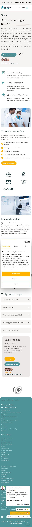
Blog (23, 7)
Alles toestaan (16, 273)
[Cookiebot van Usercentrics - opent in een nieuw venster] (23, 242)
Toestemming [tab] (6, 246)
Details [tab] (16, 246)
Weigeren (16, 284)
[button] (1, 390)
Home (3, 400)
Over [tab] (26, 246)
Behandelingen (10, 400)
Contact (18, 7)
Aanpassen (15, 279)
